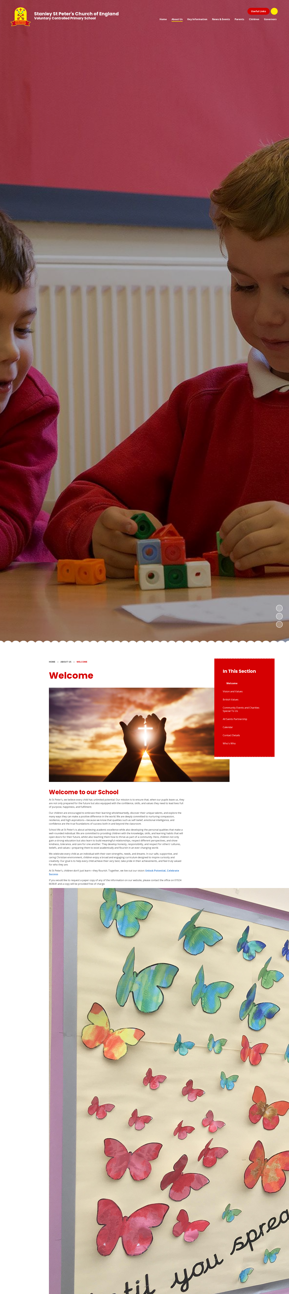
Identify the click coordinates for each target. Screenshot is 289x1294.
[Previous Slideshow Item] (279, 616)
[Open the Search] (274, 11)
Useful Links (258, 11)
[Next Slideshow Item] (279, 608)
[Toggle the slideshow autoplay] (279, 624)
